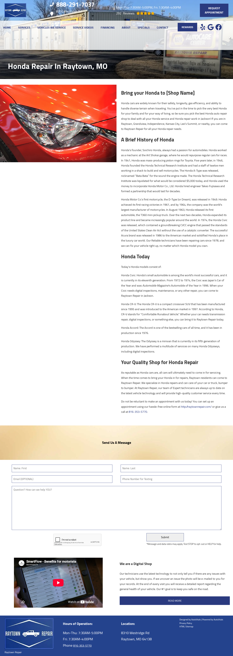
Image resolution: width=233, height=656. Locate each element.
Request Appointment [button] (214, 10)
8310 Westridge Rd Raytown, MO (69, 14)
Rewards (187, 27)
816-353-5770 (138, 411)
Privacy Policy (185, 623)
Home (7, 27)
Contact (162, 27)
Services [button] (24, 27)
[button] (203, 27)
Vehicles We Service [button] (51, 27)
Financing (108, 27)
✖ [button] (230, 38)
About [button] (126, 27)
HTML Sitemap (186, 626)
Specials (144, 27)
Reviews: (125, 13)
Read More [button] (175, 600)
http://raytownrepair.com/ (196, 406)
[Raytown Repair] (15, 10)
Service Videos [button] (83, 27)
